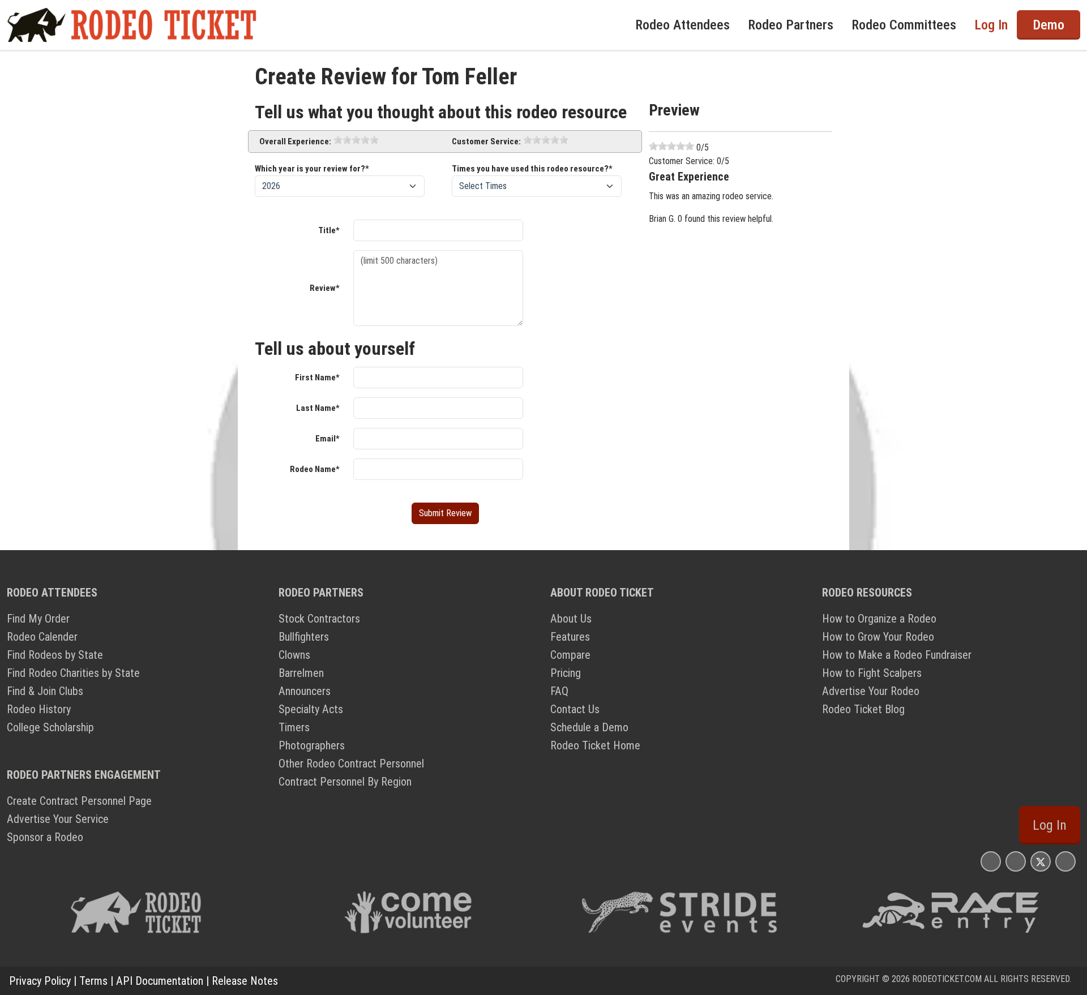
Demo (1048, 25)
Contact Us (575, 709)
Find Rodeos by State (55, 655)
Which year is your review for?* (312, 169)
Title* (329, 230)
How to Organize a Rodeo (879, 618)
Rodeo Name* (315, 469)
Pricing (565, 673)
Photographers (312, 745)
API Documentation (159, 981)
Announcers (305, 691)
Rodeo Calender (42, 637)
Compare (570, 655)
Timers (294, 727)
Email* (327, 439)
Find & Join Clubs (45, 691)
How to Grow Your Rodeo (878, 637)
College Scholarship (50, 727)
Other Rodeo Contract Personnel (351, 763)
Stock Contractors (319, 618)
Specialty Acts (311, 709)
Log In (1050, 825)
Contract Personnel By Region (345, 781)
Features (570, 637)
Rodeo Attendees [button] (682, 25)
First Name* (317, 377)
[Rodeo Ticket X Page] (1040, 861)
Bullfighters (304, 637)
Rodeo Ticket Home (595, 745)
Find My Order (38, 618)
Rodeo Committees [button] (903, 25)
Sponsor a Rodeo (45, 837)
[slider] (356, 139)
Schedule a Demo (589, 727)
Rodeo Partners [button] (790, 25)
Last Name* (318, 408)
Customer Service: (486, 141)
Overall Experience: (295, 141)
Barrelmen (301, 673)
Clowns (294, 655)
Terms (93, 981)
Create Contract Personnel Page (79, 801)
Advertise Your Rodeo (870, 691)
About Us (571, 618)
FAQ (559, 691)
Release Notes (245, 981)
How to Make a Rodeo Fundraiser (897, 655)
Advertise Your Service (58, 819)
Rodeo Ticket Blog (863, 709)
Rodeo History (39, 709)
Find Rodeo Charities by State (73, 673)
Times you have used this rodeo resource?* (532, 169)
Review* (325, 288)
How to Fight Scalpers (872, 673)
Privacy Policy (40, 981)
